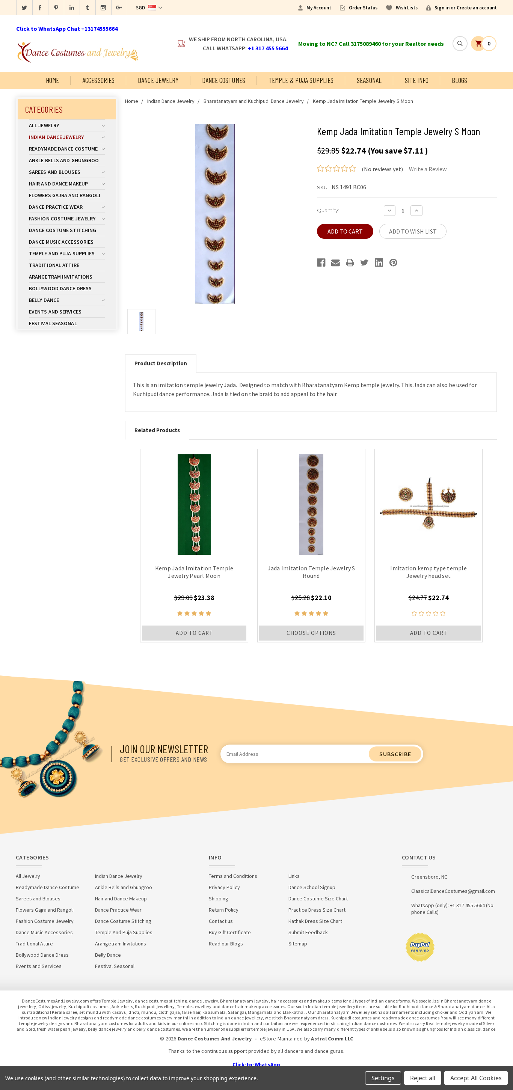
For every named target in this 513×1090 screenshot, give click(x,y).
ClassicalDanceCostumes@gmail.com (453, 891)
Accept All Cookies (476, 1078)
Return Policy (223, 909)
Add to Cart (194, 632)
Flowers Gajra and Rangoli (65, 195)
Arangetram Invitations (60, 276)
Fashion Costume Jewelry (62, 218)
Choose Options (311, 632)
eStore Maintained (281, 1038)
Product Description (160, 363)
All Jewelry (44, 125)
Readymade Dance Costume (63, 148)
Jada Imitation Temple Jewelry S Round (311, 571)
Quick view (194, 503)
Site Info (417, 80)
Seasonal (369, 80)
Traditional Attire (54, 265)
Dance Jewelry (158, 80)
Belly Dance (44, 300)
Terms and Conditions (233, 876)
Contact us (221, 921)
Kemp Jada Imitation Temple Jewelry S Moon (363, 101)
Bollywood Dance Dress (60, 288)
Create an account (477, 8)
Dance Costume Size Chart (318, 898)
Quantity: (328, 210)
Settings (383, 1078)
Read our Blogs (226, 943)
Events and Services (55, 311)
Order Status (363, 8)
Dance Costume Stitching (62, 230)
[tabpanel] (194, 545)
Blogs (460, 80)
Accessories (98, 80)
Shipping (218, 898)
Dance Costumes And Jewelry (215, 1038)
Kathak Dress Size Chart (315, 921)
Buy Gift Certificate (230, 932)
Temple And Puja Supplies (62, 253)
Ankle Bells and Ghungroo (64, 160)
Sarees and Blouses (54, 172)
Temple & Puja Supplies (301, 80)
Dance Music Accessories (61, 241)
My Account (318, 8)
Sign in (442, 8)
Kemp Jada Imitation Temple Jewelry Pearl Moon (194, 571)
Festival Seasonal (53, 323)
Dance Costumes (223, 80)
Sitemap (297, 943)
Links (294, 876)
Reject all (422, 1078)
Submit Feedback (308, 932)
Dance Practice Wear (56, 207)
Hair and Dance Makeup (58, 183)
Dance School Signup (311, 887)
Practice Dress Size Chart (317, 909)
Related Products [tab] (157, 430)
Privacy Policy (224, 887)
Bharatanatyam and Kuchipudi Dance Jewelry (254, 101)
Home (52, 80)
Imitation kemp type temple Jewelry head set (428, 571)
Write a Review (428, 169)
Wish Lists (407, 8)
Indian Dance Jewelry (56, 137)
